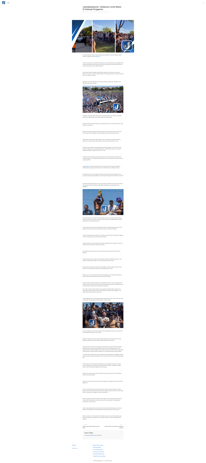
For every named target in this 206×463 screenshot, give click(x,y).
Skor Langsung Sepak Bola (98, 449)
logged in (91, 435)
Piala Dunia (97, 56)
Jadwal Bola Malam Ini (97, 447)
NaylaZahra (86, 11)
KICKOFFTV (74, 445)
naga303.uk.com (75, 448)
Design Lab (110, 460)
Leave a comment (107, 11)
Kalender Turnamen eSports (98, 445)
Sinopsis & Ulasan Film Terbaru (98, 451)
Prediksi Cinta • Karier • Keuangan (99, 456)
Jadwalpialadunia (86, 166)
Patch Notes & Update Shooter (98, 453)
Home (8, 2)
